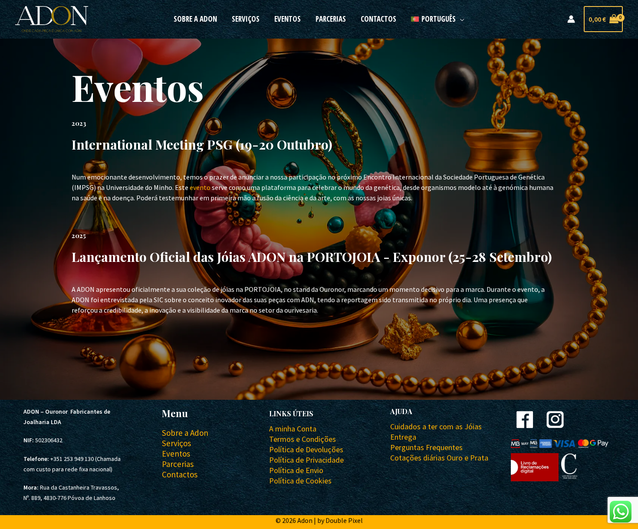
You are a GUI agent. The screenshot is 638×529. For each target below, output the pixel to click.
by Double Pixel (340, 520)
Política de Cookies (300, 481)
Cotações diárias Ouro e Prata (439, 458)
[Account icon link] (571, 19)
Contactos (378, 19)
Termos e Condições (302, 439)
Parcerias (331, 19)
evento (200, 187)
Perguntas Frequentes (426, 447)
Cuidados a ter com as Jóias (436, 426)
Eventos (287, 19)
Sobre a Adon (195, 19)
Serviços (246, 19)
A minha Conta (292, 429)
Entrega (403, 437)
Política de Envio (296, 470)
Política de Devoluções (306, 449)
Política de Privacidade (306, 460)
